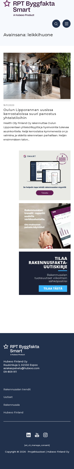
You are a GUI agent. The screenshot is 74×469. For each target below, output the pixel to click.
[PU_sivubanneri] (45, 247)
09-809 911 (10, 371)
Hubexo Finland (13, 412)
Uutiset (8, 397)
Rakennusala (11, 404)
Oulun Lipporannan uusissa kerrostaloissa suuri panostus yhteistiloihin (29, 114)
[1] (45, 294)
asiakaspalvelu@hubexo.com (21, 368)
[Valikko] (66, 24)
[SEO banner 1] (45, 199)
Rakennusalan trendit (17, 389)
